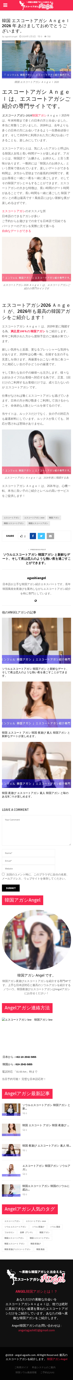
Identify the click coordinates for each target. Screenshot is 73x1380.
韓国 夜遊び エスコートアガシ (17, 1249)
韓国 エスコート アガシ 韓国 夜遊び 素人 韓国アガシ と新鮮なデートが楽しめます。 (36, 734)
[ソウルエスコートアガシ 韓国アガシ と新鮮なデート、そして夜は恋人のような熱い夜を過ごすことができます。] (11, 1109)
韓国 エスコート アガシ (14, 1243)
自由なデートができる (16, 231)
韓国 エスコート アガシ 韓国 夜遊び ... (45, 1125)
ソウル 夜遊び (38, 1227)
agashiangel (11, 36)
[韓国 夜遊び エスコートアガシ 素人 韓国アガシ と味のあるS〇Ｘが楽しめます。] (11, 1150)
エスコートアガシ (13, 211)
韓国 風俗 (40, 1249)
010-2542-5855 (23, 1064)
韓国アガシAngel (57, 1359)
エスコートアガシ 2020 (34, 517)
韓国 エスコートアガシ (14, 523)
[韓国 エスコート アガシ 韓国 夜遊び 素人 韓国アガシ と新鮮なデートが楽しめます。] (11, 1130)
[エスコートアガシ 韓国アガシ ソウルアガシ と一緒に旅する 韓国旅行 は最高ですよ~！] (11, 1170)
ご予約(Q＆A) (47, 1372)
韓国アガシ (39, 115)
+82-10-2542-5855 (25, 1057)
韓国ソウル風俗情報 (26, 1372)
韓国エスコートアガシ (38, 523)
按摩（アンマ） (27, 1232)
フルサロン (9, 1232)
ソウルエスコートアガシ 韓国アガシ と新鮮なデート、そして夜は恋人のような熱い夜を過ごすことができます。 (36, 559)
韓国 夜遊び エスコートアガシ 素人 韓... (46, 1145)
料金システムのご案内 (43, 1367)
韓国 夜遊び (36, 1243)
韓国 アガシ (54, 517)
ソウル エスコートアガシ (15, 1227)
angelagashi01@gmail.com (36, 1330)
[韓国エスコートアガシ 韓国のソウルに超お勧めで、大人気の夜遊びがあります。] (11, 1190)
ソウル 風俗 (55, 1227)
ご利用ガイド (21, 1367)
